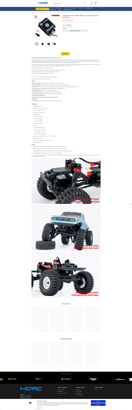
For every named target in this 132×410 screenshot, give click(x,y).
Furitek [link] (39, 381)
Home (32, 12)
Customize (98, 404)
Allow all (98, 401)
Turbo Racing (93, 381)
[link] (39, 329)
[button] (130, 379)
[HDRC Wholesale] (66, 379)
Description (65, 53)
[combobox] (68, 3)
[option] (45, 27)
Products (37, 12)
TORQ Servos (69, 24)
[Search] (69, 3)
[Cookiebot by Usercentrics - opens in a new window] (30, 408)
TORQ (66, 381)
